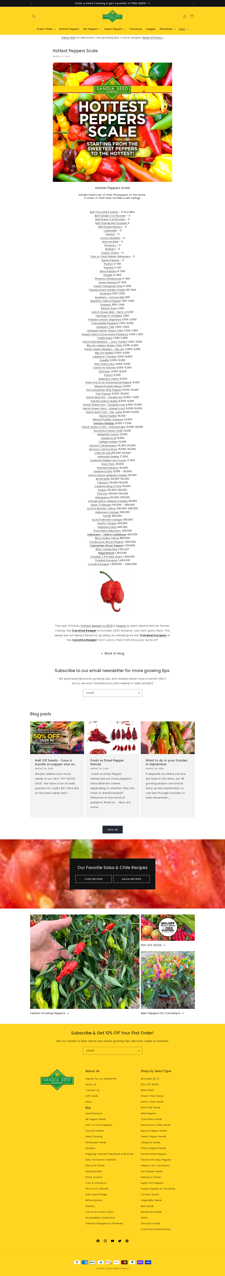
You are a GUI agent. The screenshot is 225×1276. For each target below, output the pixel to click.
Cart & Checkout (96, 1183)
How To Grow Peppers (98, 1125)
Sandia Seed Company (117, 1268)
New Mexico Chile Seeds (155, 1125)
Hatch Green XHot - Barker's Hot (104, 408)
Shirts (144, 1217)
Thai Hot (102, 493)
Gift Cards (91, 1096)
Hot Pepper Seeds (152, 1171)
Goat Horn (108, 464)
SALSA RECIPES (131, 879)
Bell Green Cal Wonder (110, 219)
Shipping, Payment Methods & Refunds (109, 1154)
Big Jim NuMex (104, 352)
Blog (88, 1107)
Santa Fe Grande (104, 367)
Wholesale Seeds (95, 1142)
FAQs (88, 1101)
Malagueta (102, 497)
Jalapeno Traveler (104, 356)
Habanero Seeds (151, 1177)
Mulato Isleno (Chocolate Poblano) (105, 334)
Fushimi (110, 234)
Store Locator (93, 1177)
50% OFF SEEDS (151, 945)
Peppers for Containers (155, 1165)
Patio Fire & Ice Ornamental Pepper (108, 382)
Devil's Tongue (107, 523)
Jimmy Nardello (110, 238)
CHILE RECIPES (93, 879)
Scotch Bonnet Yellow (101, 508)
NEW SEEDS (147, 1090)
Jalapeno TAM (105, 327)
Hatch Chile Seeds (152, 1101)
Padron (108, 264)
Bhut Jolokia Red (106, 549)
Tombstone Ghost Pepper (106, 542)
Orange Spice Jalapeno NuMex (108, 501)
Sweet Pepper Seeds (153, 1136)
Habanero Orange (107, 512)
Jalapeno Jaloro (108, 378)
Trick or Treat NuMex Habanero (110, 256)
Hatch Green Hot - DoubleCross (104, 404)
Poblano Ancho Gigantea (104, 319)
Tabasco (103, 482)
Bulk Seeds (147, 1206)
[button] (33, 16)
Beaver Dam (109, 308)
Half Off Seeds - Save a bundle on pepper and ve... (55, 762)
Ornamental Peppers (154, 1154)
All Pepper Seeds (95, 1119)
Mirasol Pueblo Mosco (109, 386)
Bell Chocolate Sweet (104, 212)
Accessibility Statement (100, 1217)
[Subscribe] (138, 693)
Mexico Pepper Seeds (154, 1130)
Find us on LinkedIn (97, 1188)
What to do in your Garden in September (167, 762)
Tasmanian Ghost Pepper (106, 545)
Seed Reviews (93, 1113)
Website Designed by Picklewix (104, 1223)
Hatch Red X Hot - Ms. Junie (104, 412)
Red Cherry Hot (104, 364)
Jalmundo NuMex (108, 456)
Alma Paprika (108, 271)
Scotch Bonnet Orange (107, 519)
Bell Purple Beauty (110, 226)
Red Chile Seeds (151, 1107)
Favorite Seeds (94, 1130)
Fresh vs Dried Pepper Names (107, 762)
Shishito (110, 249)
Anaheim (106, 293)
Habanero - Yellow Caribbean (106, 534)
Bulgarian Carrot (108, 434)
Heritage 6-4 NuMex (109, 315)
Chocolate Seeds (151, 1119)
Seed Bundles (93, 1171)
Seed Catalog (93, 1136)
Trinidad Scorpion (106, 560)
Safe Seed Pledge (96, 1194)
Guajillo (104, 360)
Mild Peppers (148, 1113)
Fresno (108, 375)
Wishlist (90, 1206)
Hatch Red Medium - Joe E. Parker (105, 341)
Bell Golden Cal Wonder (110, 215)
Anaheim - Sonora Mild (110, 297)
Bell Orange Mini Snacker (111, 223)
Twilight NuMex (108, 441)
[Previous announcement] (31, 3)
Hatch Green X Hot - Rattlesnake (103, 427)
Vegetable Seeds (151, 1200)
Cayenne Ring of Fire (107, 486)
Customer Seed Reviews (156, 1229)
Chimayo (104, 371)
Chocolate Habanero (107, 530)
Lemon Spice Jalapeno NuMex (107, 475)
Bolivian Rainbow (108, 467)
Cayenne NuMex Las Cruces (108, 460)
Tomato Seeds (150, 1194)
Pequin (102, 490)
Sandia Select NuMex (104, 401)
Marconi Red (110, 241)
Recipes (90, 1148)
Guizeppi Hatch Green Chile (105, 330)
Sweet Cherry (110, 252)
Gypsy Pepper (110, 260)
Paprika (108, 267)
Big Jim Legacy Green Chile (104, 345)
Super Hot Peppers (152, 1183)
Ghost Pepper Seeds (153, 1148)
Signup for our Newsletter (101, 1078)
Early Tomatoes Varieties (100, 1159)
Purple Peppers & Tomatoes (158, 1188)
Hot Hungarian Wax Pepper (104, 390)
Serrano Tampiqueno (103, 445)
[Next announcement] (193, 3)
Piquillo (108, 275)
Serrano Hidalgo (104, 423)
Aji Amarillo (103, 478)
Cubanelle (110, 230)
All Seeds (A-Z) (150, 1078)
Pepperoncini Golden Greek (107, 290)
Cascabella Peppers (104, 323)
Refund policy (93, 1200)
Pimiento (110, 245)
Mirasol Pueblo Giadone (108, 419)
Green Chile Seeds (152, 1096)
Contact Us (92, 1090)
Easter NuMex (108, 416)
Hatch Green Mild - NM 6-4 (109, 312)
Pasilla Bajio (104, 338)
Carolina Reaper (98, 564)
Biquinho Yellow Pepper (106, 301)
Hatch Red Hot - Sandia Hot (104, 397)
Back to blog (114, 653)
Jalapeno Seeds (150, 1142)
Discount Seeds (95, 1165)
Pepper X (122, 626)
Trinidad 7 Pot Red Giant (106, 556)
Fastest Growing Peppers (47, 1013)
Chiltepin (105, 504)
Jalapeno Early (102, 471)
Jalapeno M (108, 438)
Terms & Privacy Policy (99, 1212)
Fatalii (107, 516)
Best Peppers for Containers (160, 1013)
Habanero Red (107, 527)
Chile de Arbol (103, 453)
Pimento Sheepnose (108, 278)
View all (112, 829)
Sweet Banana (108, 282)
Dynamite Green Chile (108, 430)
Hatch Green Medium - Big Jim (104, 349)
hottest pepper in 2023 (96, 626)
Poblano (105, 304)
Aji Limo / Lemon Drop (103, 449)
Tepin (94, 504)
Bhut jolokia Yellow (107, 538)
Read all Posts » (153, 38)
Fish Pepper (103, 393)
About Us (91, 1084)
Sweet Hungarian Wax (108, 286)
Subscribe (68, 38)
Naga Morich (106, 553)
